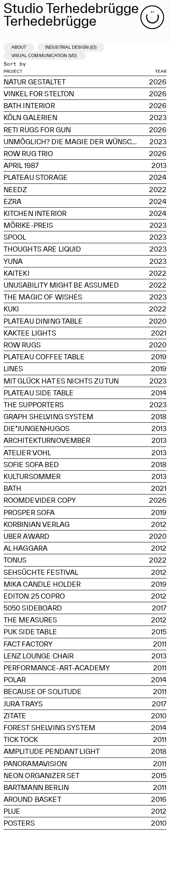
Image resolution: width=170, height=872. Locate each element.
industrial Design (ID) (70, 47)
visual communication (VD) (44, 55)
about (18, 47)
